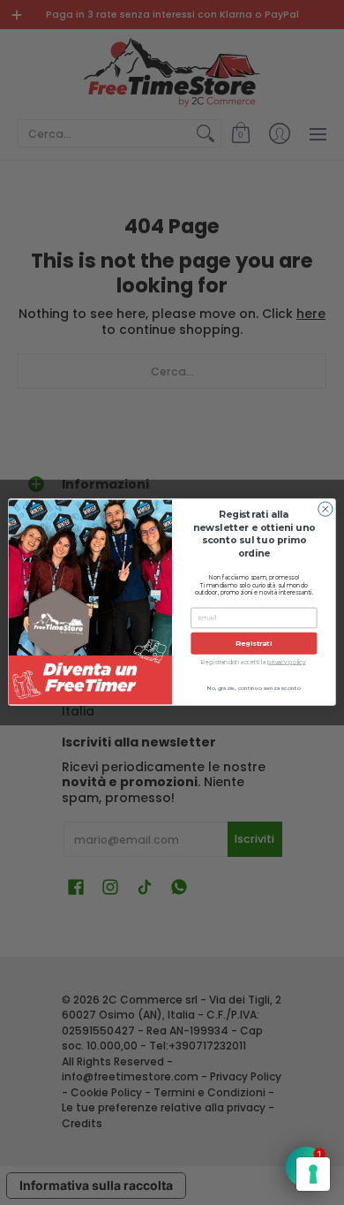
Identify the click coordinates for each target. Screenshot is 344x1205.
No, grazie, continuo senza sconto (254, 689)
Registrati (254, 644)
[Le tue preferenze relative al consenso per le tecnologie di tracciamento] (313, 1174)
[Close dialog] (325, 509)
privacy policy (286, 662)
